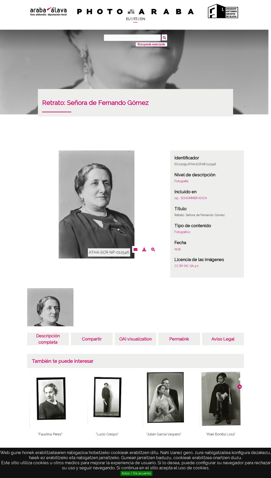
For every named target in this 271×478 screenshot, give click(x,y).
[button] (240, 387)
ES (135, 19)
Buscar (164, 37)
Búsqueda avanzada (151, 44)
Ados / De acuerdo (136, 473)
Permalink (179, 339)
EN (142, 19)
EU (128, 19)
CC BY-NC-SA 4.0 (186, 266)
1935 (177, 249)
